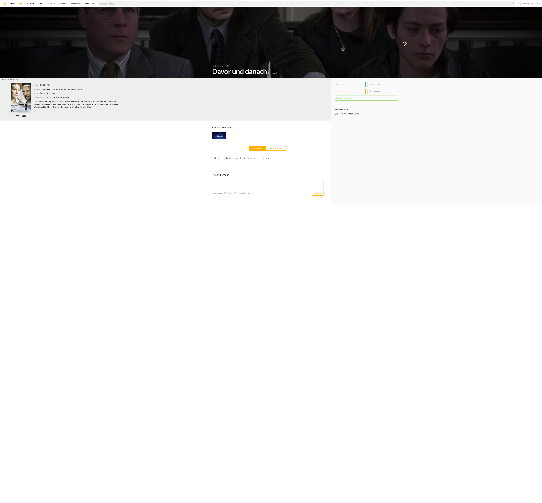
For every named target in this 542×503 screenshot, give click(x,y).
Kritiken (30, 4)
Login (538, 4)
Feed (87, 4)
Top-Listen (50, 4)
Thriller (72, 89)
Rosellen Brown (61, 97)
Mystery (47, 89)
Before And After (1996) (348, 113)
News (12, 4)
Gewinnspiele (76, 4)
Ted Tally (48, 97)
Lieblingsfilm (343, 91)
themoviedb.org (12, 79)
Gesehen (341, 84)
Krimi (63, 89)
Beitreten (528, 4)
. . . (93, 3)
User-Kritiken (276, 148)
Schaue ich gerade (345, 98)
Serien (39, 4)
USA (80, 89)
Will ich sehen (376, 84)
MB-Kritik (257, 148)
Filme (20, 4)
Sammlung (375, 91)
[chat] (519, 3)
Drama (56, 89)
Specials (63, 4)
